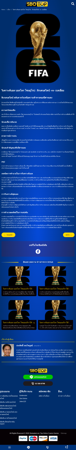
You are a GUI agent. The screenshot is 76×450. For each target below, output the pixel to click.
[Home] (37, 4)
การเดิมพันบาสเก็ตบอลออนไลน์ (9, 397)
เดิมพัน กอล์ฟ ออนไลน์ (8, 402)
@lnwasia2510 (40, 377)
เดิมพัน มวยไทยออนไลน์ (8, 418)
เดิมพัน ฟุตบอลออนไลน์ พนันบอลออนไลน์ (8, 407)
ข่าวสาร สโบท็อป (64, 396)
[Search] (73, 4)
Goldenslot (23, 395)
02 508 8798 (40, 384)
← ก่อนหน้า (8, 235)
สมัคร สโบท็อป (44, 396)
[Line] (28, 447)
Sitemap (63, 433)
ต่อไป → (69, 235)
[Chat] (66, 447)
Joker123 (22, 401)
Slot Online (23, 398)
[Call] (47, 447)
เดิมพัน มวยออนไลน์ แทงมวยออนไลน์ (8, 413)
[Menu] (9, 447)
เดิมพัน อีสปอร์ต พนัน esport (7, 423)
